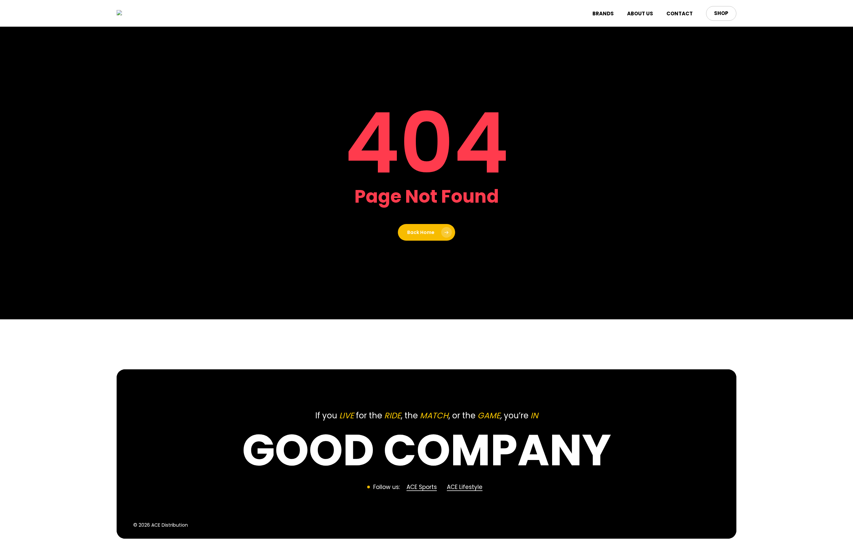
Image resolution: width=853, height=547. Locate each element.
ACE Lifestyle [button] (464, 487)
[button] (426, 450)
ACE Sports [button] (422, 487)
